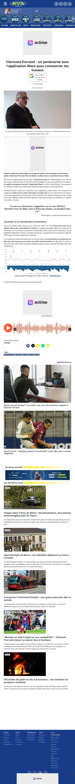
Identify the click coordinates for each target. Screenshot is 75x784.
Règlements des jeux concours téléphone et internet (55, 763)
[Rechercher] (65, 4)
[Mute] (36, 11)
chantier (31, 354)
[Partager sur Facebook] (27, 347)
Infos (25, 25)
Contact (7, 735)
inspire (37, 354)
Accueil (4, 25)
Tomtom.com (55, 276)
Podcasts (47, 25)
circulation (19, 354)
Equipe (6, 737)
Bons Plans (16, 25)
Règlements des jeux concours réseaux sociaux (55, 742)
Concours (58, 25)
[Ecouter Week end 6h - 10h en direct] (37, 475)
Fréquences (8, 744)
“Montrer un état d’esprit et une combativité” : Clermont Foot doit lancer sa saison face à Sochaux (35, 638)
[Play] (3, 17)
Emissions (31, 737)
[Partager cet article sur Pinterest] (37, 347)
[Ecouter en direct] (61, 4)
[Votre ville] (56, 4)
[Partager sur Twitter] (32, 347)
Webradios (35, 25)
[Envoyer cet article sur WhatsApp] (42, 347)
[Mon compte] (70, 4)
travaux (25, 354)
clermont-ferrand (9, 354)
